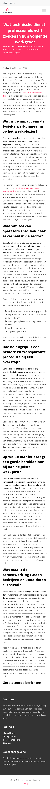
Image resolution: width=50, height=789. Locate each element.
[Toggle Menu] (44, 10)
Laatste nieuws (19, 46)
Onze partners (9, 736)
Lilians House (9, 733)
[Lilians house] (7, 10)
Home (6, 46)
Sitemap (7, 743)
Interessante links (11, 739)
